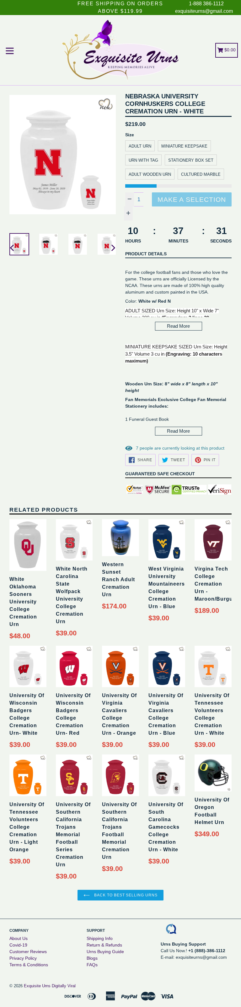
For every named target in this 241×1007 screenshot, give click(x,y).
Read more (178, 326)
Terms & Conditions (28, 964)
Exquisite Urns (37, 986)
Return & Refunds (104, 944)
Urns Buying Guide (105, 951)
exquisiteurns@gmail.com (204, 11)
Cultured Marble (201, 174)
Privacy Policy (23, 958)
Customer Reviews (28, 951)
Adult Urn (140, 146)
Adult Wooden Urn (150, 174)
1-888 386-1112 (206, 3)
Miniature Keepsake (184, 146)
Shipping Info (100, 938)
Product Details (146, 253)
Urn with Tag (143, 160)
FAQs (92, 964)
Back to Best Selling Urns (125, 895)
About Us (18, 938)
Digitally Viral (64, 986)
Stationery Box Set (190, 160)
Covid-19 (18, 944)
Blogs (92, 958)
